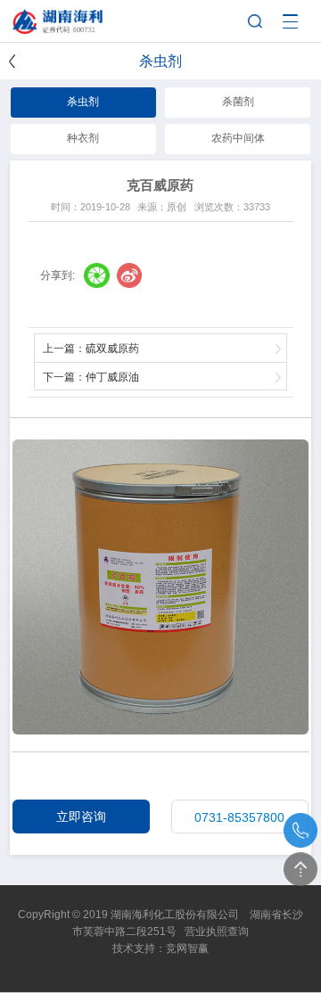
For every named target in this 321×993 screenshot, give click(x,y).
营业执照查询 (217, 931)
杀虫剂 (83, 101)
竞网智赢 (187, 948)
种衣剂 (83, 138)
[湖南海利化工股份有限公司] (76, 14)
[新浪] (130, 276)
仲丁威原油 (112, 377)
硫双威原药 (112, 348)
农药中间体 (238, 138)
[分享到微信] (97, 276)
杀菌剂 (238, 101)
